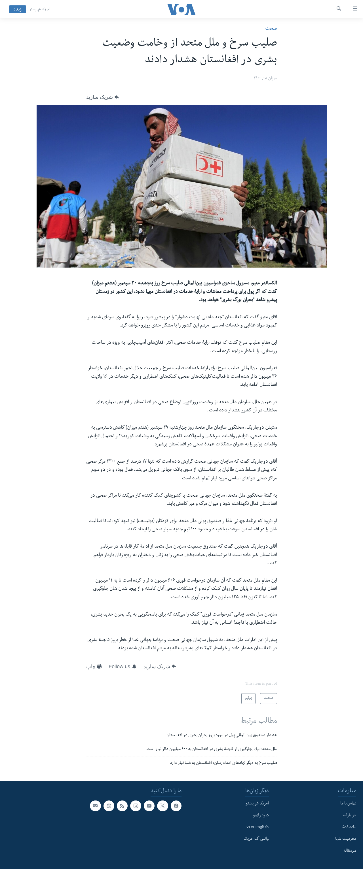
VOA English (257, 827)
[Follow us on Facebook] (176, 805)
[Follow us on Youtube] (149, 805)
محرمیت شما (345, 839)
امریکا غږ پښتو (39, 9)
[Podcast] (109, 805)
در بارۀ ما (348, 815)
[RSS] (122, 805)
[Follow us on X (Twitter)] (162, 805)
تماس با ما (348, 803)
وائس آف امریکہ (256, 839)
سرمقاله (349, 851)
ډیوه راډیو (261, 815)
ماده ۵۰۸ (349, 827)
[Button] (102, 97)
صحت (271, 29)
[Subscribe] (95, 805)
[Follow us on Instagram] (135, 805)
